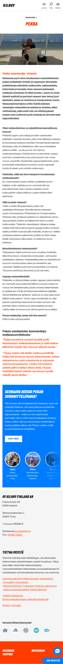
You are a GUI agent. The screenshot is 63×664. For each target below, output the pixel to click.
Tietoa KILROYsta (11, 586)
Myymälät (8, 582)
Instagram (38, 651)
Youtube (7, 654)
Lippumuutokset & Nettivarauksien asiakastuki (27, 578)
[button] (57, 651)
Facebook (8, 651)
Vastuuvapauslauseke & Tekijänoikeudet (25, 589)
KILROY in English (11, 605)
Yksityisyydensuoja (45, 586)
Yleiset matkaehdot (12, 595)
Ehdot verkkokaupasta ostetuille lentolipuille (25, 599)
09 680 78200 (15, 535)
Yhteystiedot (21, 582)
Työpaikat (28, 586)
